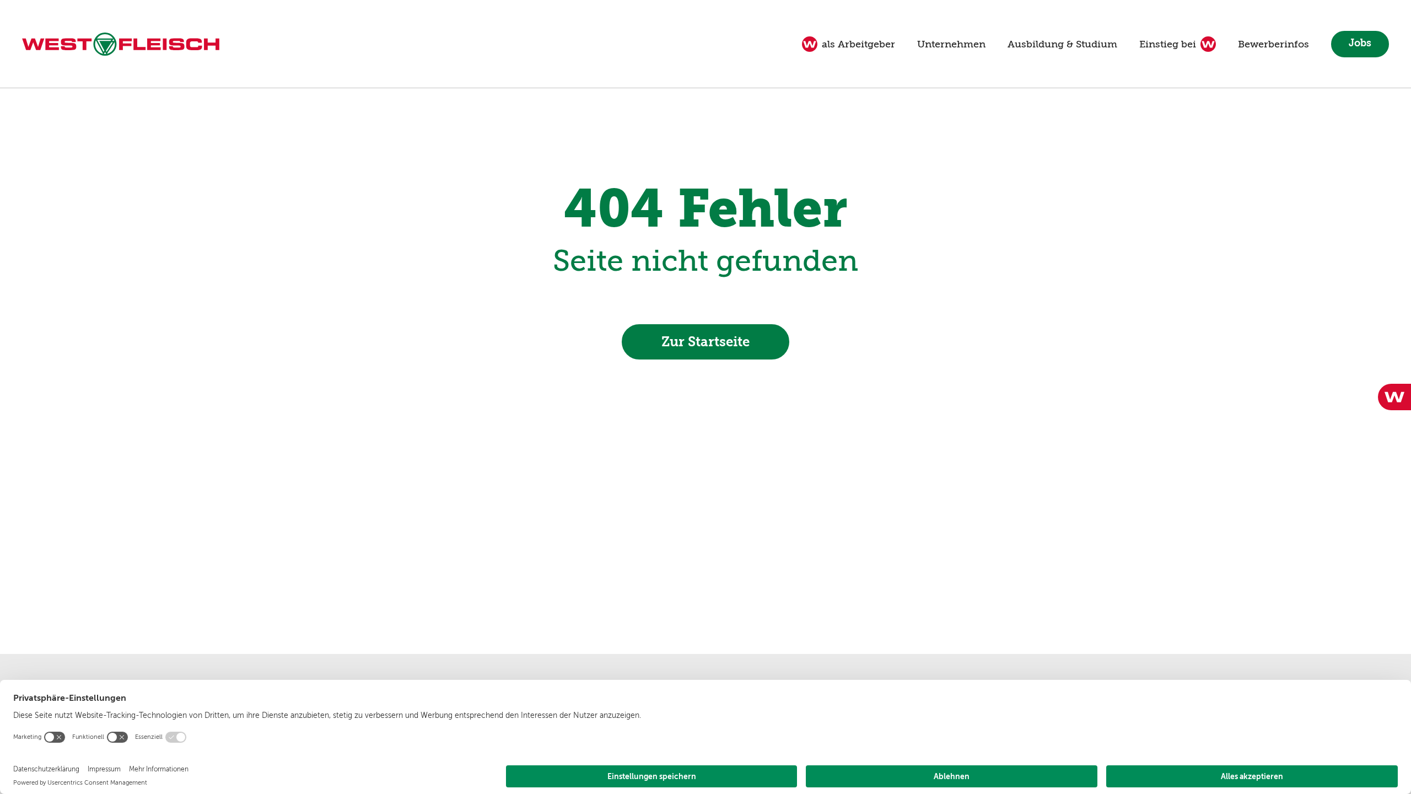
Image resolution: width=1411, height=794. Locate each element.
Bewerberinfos (1273, 44)
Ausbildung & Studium (1062, 44)
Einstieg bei (1167, 44)
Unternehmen (951, 44)
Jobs (1360, 43)
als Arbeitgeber (858, 44)
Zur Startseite (705, 342)
